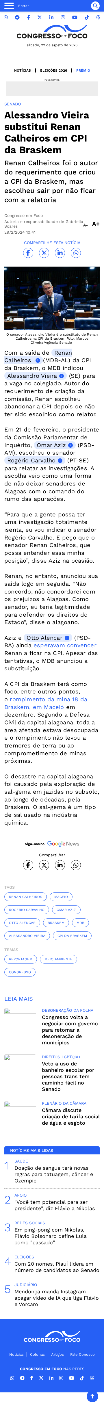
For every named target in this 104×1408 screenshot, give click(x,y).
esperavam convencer (65, 645)
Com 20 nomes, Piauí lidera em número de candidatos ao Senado (56, 1267)
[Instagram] (63, 17)
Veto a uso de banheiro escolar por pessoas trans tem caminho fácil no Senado (68, 1076)
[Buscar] (95, 5)
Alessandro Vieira (32, 375)
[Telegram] (17, 17)
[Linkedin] (51, 17)
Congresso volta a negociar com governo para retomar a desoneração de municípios (70, 1030)
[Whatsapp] (6, 17)
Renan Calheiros (38, 356)
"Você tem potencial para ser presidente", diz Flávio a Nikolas (54, 1205)
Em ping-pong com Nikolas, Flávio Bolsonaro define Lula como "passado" (50, 1236)
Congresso (20, 972)
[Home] (52, 32)
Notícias (22, 70)
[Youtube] (74, 17)
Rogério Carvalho (31, 460)
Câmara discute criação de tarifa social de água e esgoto (71, 1116)
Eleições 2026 (53, 70)
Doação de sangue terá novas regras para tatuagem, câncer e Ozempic (53, 1174)
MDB (80, 923)
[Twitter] (39, 17)
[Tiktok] (87, 17)
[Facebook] (28, 17)
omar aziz (66, 910)
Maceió (61, 897)
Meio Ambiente (58, 959)
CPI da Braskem (72, 936)
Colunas (37, 1354)
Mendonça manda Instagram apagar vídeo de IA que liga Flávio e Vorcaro (56, 1297)
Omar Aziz (51, 445)
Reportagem (20, 959)
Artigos (57, 1354)
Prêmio (83, 70)
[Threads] (98, 17)
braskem (56, 923)
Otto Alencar (44, 637)
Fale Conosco (82, 1354)
